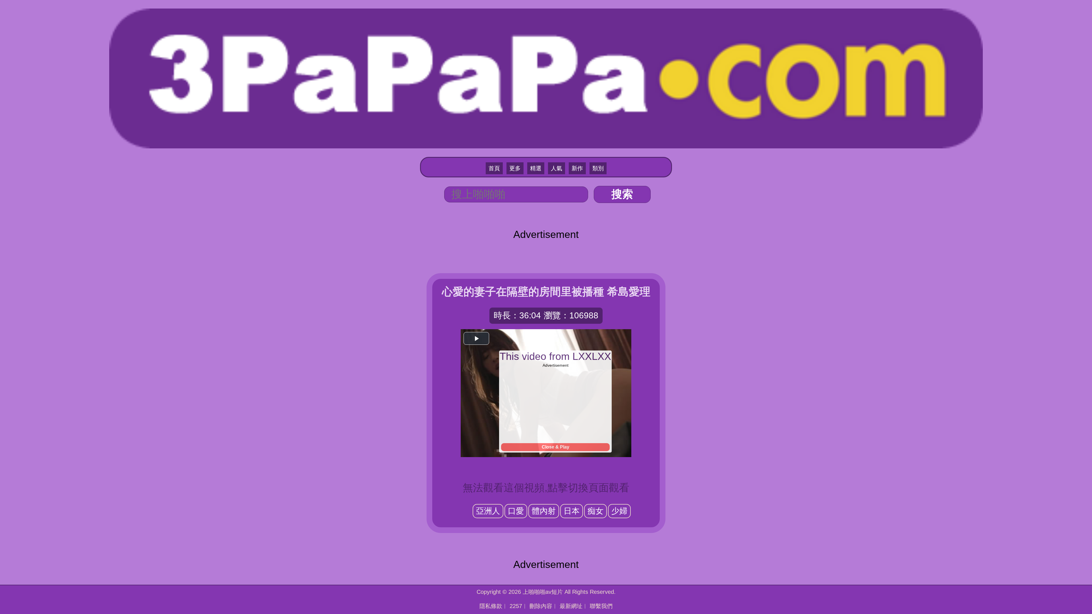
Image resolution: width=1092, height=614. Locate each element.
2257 (516, 606)
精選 (535, 168)
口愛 (516, 511)
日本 (572, 511)
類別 (598, 168)
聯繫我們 (601, 606)
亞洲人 (488, 511)
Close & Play (555, 447)
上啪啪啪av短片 (543, 592)
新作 (577, 168)
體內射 (544, 511)
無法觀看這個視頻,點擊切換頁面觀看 (546, 487)
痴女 (595, 511)
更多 (515, 168)
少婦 (619, 511)
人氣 (556, 168)
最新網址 (571, 606)
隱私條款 (490, 606)
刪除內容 (541, 606)
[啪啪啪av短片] (546, 77)
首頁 (494, 168)
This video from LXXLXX (555, 356)
